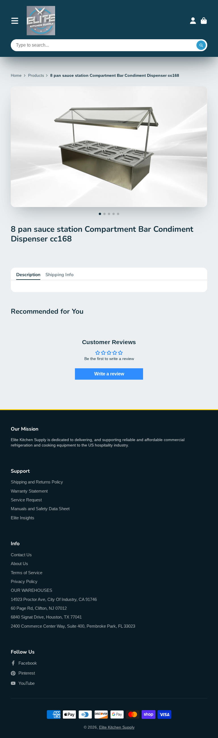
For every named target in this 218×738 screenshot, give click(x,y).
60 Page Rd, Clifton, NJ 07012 (39, 608)
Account (193, 20)
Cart (203, 20)
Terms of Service (26, 572)
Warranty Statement (29, 491)
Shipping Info (59, 275)
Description (28, 275)
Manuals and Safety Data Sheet (40, 508)
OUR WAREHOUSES (31, 590)
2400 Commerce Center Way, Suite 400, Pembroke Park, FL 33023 (73, 626)
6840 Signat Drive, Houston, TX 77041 (46, 617)
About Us (19, 563)
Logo (41, 20)
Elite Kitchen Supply (117, 727)
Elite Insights (22, 517)
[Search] (201, 45)
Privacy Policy (24, 581)
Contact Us (21, 554)
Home (16, 75)
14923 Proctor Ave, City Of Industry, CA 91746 (54, 599)
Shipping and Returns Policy (37, 481)
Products (36, 75)
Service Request (26, 499)
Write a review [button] (109, 373)
